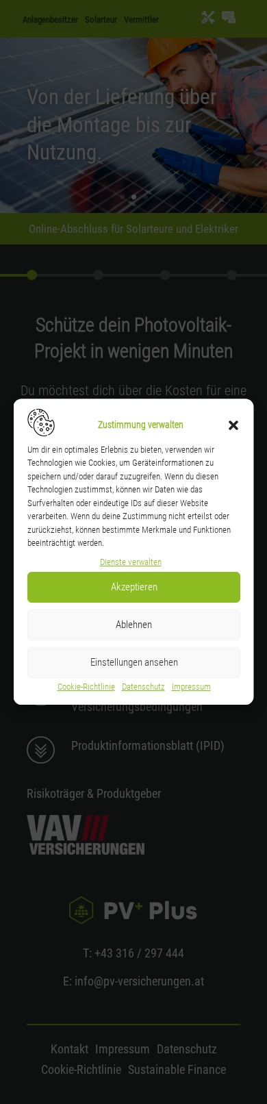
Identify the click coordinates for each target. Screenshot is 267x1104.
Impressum (190, 686)
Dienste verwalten (130, 562)
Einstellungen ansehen (133, 662)
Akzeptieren (133, 587)
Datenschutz (142, 686)
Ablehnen (134, 624)
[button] (233, 425)
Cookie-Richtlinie (85, 686)
